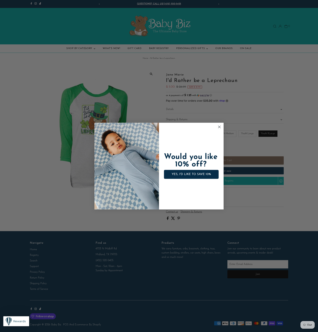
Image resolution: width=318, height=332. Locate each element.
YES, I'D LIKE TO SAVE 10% (191, 174)
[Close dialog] (219, 127)
